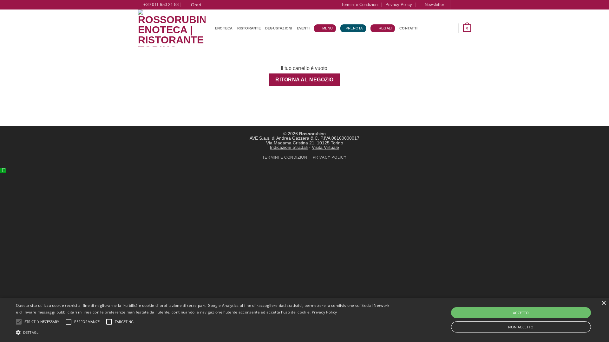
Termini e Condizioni (359, 4)
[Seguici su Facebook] (456, 5)
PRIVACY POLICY (330, 157)
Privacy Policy (398, 4)
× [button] (603, 303)
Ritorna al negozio (304, 79)
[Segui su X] (468, 5)
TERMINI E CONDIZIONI (285, 157)
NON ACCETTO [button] (521, 327)
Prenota (354, 28)
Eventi (303, 28)
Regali (385, 28)
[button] (431, 5)
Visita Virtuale (325, 147)
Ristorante (249, 28)
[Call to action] (3, 170)
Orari (194, 4)
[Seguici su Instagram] (462, 5)
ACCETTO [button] (521, 312)
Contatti (408, 28)
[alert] (304, 320)
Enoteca (224, 28)
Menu (327, 28)
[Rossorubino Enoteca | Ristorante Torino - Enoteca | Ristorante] (172, 28)
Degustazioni (278, 28)
